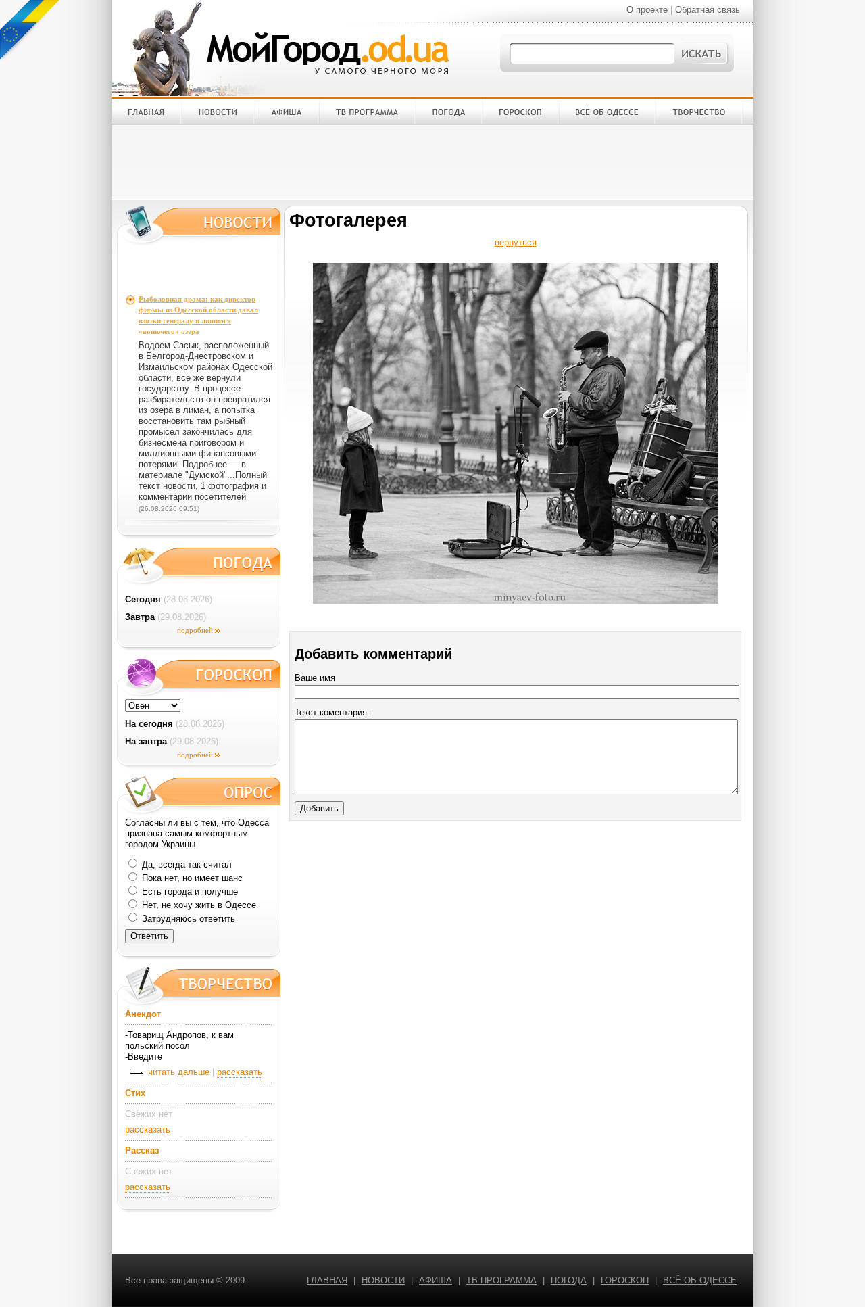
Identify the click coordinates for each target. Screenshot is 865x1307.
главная (327, 1280)
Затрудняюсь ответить (187, 918)
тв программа (501, 1280)
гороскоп (625, 1280)
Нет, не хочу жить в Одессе (197, 905)
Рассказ (142, 1150)
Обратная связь (707, 10)
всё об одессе (700, 1280)
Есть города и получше (188, 891)
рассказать (239, 1072)
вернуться (516, 242)
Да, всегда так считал (185, 864)
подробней (195, 630)
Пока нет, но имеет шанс (191, 878)
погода (569, 1280)
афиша (435, 1280)
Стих (135, 1093)
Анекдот (143, 1014)
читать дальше (178, 1072)
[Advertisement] (432, 161)
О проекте (647, 10)
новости (383, 1280)
